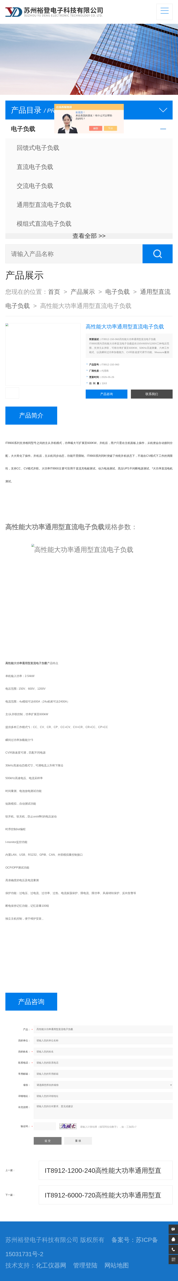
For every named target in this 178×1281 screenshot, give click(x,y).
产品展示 (83, 291)
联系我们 (151, 394)
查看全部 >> (89, 235)
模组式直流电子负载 (44, 223)
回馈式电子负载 (38, 147)
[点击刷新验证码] (68, 1126)
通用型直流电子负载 (44, 204)
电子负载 (117, 291)
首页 (54, 291)
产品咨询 (106, 394)
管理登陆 (85, 1265)
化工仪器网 (51, 1265)
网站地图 (116, 1265)
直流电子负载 (35, 166)
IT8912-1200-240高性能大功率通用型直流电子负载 (103, 1173)
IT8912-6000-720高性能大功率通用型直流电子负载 (103, 1197)
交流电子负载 (35, 185)
